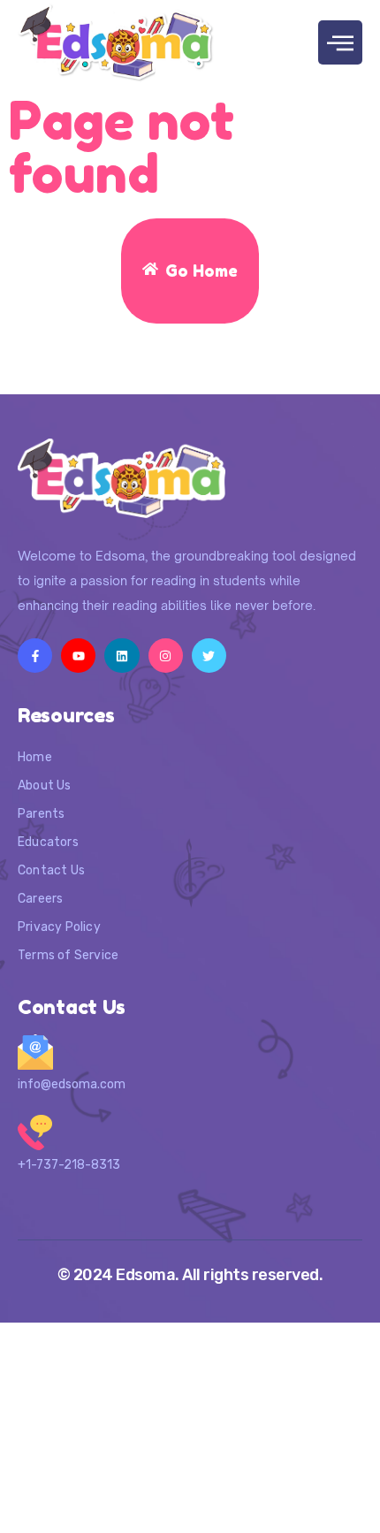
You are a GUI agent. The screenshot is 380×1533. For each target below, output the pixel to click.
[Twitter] (209, 655)
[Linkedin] (121, 655)
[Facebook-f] (35, 655)
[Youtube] (78, 655)
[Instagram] (165, 655)
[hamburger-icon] (340, 42)
